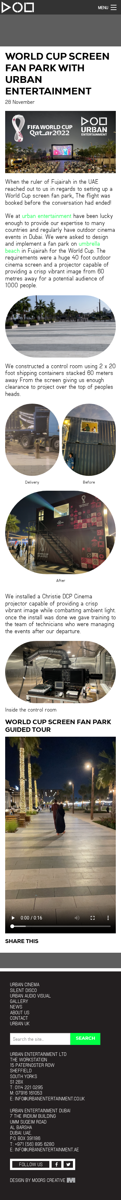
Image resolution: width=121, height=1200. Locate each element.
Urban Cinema (24, 984)
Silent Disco (23, 990)
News (16, 1006)
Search (85, 1038)
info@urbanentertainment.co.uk (50, 1098)
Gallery (19, 1001)
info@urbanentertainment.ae (47, 1149)
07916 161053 (28, 1093)
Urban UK (20, 1023)
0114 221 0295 (29, 1087)
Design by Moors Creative (38, 1180)
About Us (19, 1012)
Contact (19, 1018)
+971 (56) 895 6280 (34, 1144)
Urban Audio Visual (30, 995)
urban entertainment (46, 215)
